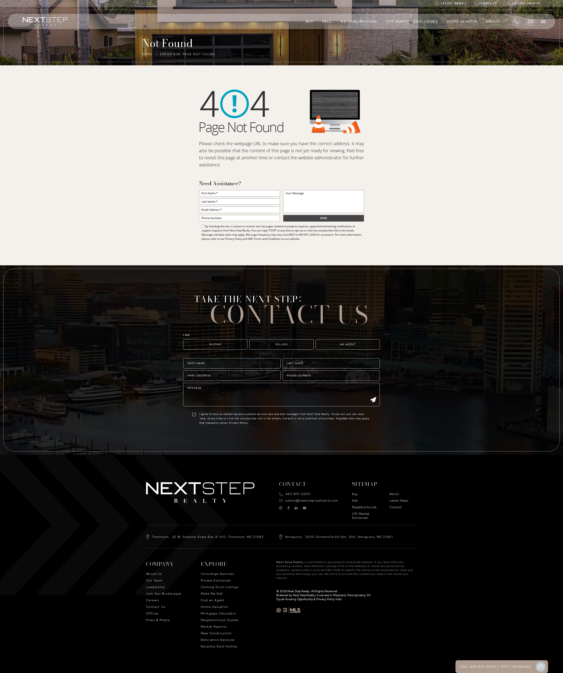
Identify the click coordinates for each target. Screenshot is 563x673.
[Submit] (373, 400)
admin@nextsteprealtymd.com (311, 500)
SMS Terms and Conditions (264, 239)
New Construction (216, 633)
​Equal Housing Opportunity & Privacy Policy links (309, 599)
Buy (309, 21)
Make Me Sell (212, 594)
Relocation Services (218, 640)
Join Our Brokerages (164, 594)
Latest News (399, 500)
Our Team (154, 580)
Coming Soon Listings (220, 587)
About (492, 21)
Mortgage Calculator (218, 613)
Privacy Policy (233, 239)
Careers (152, 600)
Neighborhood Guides (220, 620)
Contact (395, 507)
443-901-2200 (307, 235)
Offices (152, 613)
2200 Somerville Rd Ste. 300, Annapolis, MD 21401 (349, 537)
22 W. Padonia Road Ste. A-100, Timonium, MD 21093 (218, 537)
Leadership (155, 587)
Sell (327, 21)
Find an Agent (213, 600)
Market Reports (214, 627)
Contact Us (155, 607)
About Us (154, 574)
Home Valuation (214, 607)
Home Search (462, 21)
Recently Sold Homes (219, 646)
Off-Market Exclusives (412, 21)
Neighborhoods (358, 21)
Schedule (522, 667)
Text (504, 667)
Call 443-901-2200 (478, 667)
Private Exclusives (216, 580)
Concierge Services (217, 574)
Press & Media (158, 620)
